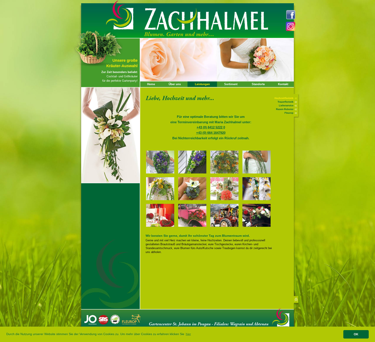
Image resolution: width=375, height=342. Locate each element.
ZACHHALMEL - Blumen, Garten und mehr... (206, 23)
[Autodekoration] (193, 228)
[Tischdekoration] (225, 201)
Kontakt (283, 84)
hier (188, 334)
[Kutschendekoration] (257, 228)
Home (151, 84)
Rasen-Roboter (284, 109)
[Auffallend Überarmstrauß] (257, 175)
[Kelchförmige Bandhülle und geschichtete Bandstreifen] (225, 175)
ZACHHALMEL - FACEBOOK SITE (291, 15)
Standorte (258, 84)
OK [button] (356, 334)
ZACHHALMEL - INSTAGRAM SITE (291, 27)
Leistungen (202, 84)
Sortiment (230, 84)
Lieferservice (286, 105)
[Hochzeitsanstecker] (193, 175)
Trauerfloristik (285, 101)
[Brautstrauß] (161, 201)
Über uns (175, 84)
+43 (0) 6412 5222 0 (211, 127)
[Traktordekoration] (225, 228)
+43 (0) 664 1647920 (210, 133)
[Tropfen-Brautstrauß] (161, 175)
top (297, 300)
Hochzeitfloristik (284, 98)
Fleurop (289, 113)
